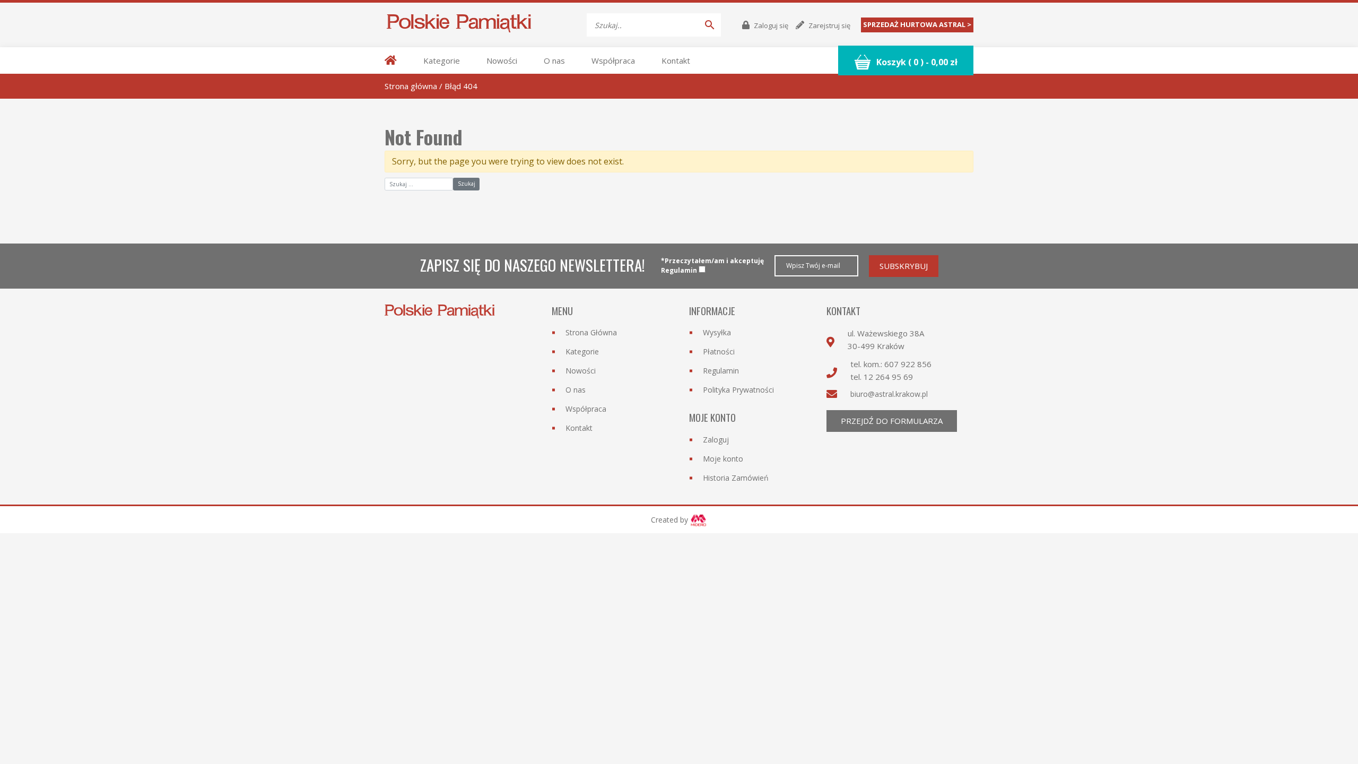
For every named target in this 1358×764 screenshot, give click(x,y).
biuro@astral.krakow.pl (889, 394)
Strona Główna (591, 332)
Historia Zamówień (736, 478)
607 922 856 (908, 364)
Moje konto (723, 459)
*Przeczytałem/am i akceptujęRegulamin (712, 265)
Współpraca (613, 60)
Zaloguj (716, 440)
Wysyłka (717, 332)
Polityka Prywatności (738, 390)
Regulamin (721, 371)
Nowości (501, 60)
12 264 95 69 (888, 376)
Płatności (719, 351)
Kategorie (441, 60)
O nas (554, 60)
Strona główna (411, 86)
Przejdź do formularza (892, 420)
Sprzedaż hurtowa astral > (917, 24)
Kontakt (675, 60)
